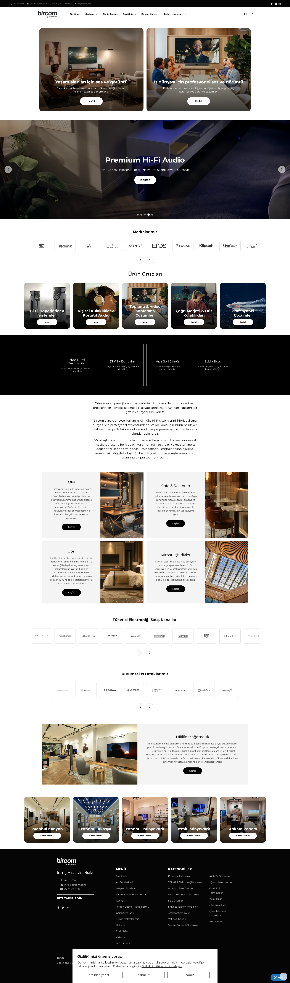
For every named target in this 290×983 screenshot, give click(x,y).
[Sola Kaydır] (140, 260)
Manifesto (122, 876)
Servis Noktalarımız (127, 919)
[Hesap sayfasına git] (252, 14)
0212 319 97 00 (72, 889)
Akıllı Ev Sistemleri (220, 876)
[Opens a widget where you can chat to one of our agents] (278, 977)
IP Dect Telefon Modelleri (183, 906)
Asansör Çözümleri (179, 913)
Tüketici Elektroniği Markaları (185, 882)
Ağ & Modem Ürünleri (181, 888)
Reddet (188, 975)
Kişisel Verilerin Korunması (132, 894)
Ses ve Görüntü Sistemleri (183, 925)
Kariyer (120, 900)
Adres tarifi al (47, 835)
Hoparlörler (216, 921)
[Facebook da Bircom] (271, 3)
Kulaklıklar (215, 898)
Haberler (121, 925)
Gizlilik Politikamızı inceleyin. (162, 966)
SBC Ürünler (175, 900)
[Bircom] (47, 14)
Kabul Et (143, 975)
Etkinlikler (122, 931)
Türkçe (60, 958)
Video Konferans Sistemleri (184, 894)
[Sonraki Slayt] (281, 169)
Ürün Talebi (123, 943)
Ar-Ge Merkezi (124, 882)
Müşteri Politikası (126, 888)
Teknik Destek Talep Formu (132, 906)
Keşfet (91, 101)
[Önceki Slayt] (8, 169)
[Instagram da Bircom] (279, 3)
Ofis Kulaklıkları (218, 905)
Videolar (121, 937)
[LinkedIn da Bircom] (275, 3)
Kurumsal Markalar (179, 876)
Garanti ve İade (125, 913)
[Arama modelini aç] (246, 14)
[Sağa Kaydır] (149, 260)
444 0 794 (70, 880)
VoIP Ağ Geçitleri (178, 919)
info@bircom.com (75, 884)
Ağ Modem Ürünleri (221, 882)
